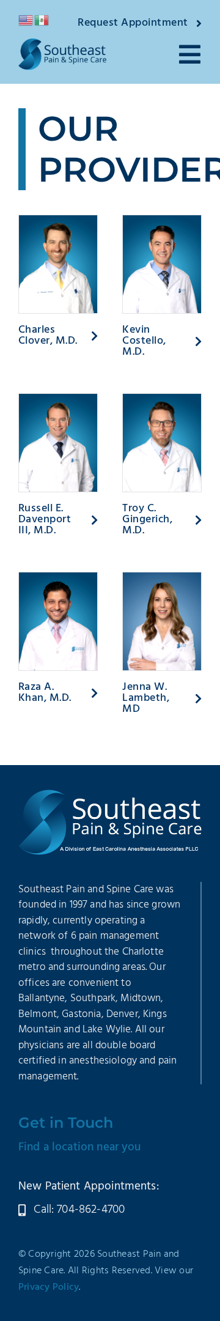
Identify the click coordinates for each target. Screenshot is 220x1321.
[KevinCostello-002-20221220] (162, 221)
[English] (26, 20)
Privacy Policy (48, 1287)
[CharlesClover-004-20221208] (58, 221)
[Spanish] (42, 20)
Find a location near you (79, 1147)
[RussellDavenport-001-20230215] (58, 400)
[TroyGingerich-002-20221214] (162, 400)
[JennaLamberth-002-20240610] (162, 578)
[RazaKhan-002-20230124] (58, 578)
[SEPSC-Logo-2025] (62, 44)
